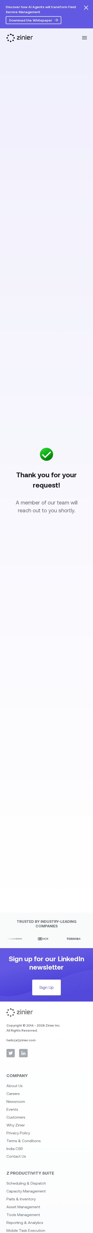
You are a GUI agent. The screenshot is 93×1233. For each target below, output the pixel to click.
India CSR (14, 1148)
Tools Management (23, 1214)
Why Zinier (15, 1125)
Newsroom (15, 1101)
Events (12, 1109)
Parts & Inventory (21, 1199)
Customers (15, 1117)
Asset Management (23, 1206)
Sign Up (46, 987)
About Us (14, 1085)
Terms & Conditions (23, 1140)
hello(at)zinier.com (21, 1040)
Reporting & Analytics (24, 1222)
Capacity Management (26, 1191)
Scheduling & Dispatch (26, 1183)
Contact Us (16, 1156)
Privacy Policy (18, 1132)
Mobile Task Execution (25, 1230)
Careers (13, 1093)
